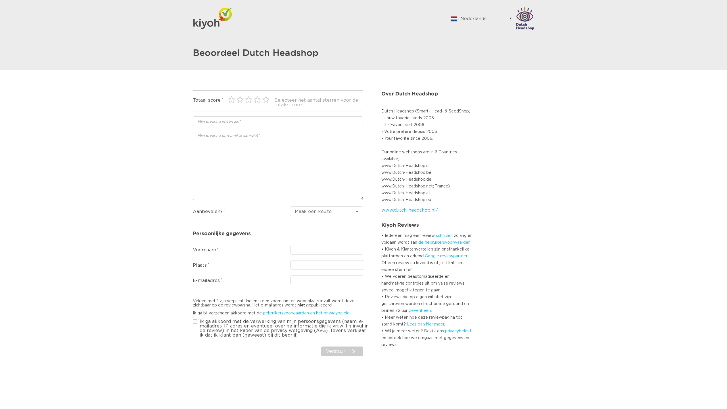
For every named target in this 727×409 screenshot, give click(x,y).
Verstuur (335, 351)
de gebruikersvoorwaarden (444, 243)
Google (432, 256)
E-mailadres (206, 280)
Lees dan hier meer (425, 324)
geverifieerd (421, 311)
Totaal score (207, 100)
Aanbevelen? (208, 211)
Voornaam (204, 250)
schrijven (444, 236)
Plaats (200, 265)
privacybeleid (458, 331)
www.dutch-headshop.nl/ (409, 210)
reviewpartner (453, 256)
